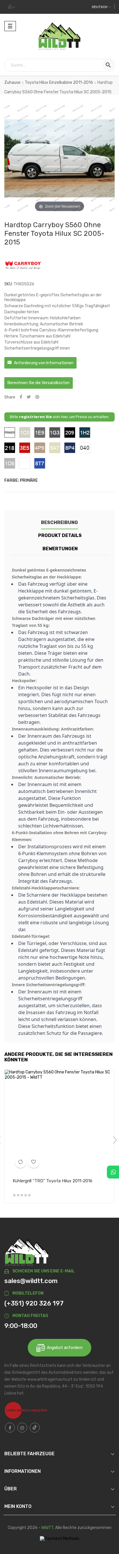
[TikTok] (35, 1427)
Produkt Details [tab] (60, 535)
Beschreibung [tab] (59, 522)
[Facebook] (10, 1427)
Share (21, 397)
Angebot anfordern (64, 1347)
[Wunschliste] (33, 1162)
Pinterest (37, 397)
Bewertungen (60, 548)
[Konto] (11, 7)
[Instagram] (22, 1427)
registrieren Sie (35, 417)
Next (113, 1140)
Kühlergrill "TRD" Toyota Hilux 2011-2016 (52, 1180)
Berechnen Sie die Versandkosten (39, 382)
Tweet (29, 397)
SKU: (8, 284)
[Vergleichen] (20, 1162)
